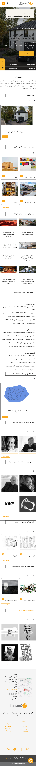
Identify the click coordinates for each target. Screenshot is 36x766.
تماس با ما (24, 724)
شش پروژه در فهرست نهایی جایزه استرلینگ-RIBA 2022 (20, 320)
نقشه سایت (24, 726)
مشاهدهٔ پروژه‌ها (27, 64)
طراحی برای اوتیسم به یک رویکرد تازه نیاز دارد (17, 410)
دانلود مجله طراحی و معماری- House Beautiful (22, 343)
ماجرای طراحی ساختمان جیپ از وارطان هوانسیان (21, 356)
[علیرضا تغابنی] (27, 444)
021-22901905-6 (12, 689)
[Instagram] (28, 749)
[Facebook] (21, 749)
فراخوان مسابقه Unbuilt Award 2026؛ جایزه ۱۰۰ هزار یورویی (19, 313)
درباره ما (24, 722)
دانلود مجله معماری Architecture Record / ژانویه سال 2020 (18, 339)
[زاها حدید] (27, 483)
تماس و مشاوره (9, 68)
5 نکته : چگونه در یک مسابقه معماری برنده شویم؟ (21, 316)
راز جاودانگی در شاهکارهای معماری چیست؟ (23, 359)
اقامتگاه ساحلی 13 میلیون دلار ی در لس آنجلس (22, 363)
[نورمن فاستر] (9, 483)
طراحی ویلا (8, 726)
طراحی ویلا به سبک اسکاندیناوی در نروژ (16, 132)
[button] (7, 3)
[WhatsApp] (8, 749)
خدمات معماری (27, 68)
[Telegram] (15, 749)
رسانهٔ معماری (9, 64)
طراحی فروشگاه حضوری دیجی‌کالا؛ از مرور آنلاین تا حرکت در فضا (27, 258)
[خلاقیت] (27, 632)
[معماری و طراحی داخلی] (9, 652)
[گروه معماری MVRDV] (9, 504)
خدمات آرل (8, 731)
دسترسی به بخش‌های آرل (26, 610)
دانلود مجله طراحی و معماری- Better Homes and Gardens (19, 332)
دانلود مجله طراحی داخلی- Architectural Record (22, 346)
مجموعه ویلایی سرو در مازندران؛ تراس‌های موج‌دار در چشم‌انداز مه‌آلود (27, 281)
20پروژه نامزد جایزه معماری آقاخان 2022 (24, 323)
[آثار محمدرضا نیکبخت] (9, 444)
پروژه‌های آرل (24, 731)
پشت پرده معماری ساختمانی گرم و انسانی (23, 370)
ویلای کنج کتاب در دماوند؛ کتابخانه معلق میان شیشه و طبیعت (8, 281)
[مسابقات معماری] (27, 652)
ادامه (5, 137)
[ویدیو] (9, 632)
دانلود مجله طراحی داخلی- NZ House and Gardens (21, 336)
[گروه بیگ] (27, 504)
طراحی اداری (8, 729)
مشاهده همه (6, 207)
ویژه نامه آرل (24, 729)
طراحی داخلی (8, 724)
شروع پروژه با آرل (26, 54)
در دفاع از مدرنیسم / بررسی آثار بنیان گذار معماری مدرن (20, 366)
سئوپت (6, 758)
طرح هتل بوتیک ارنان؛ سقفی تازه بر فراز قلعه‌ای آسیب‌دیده (8, 234)
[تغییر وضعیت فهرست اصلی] (3, 3)
